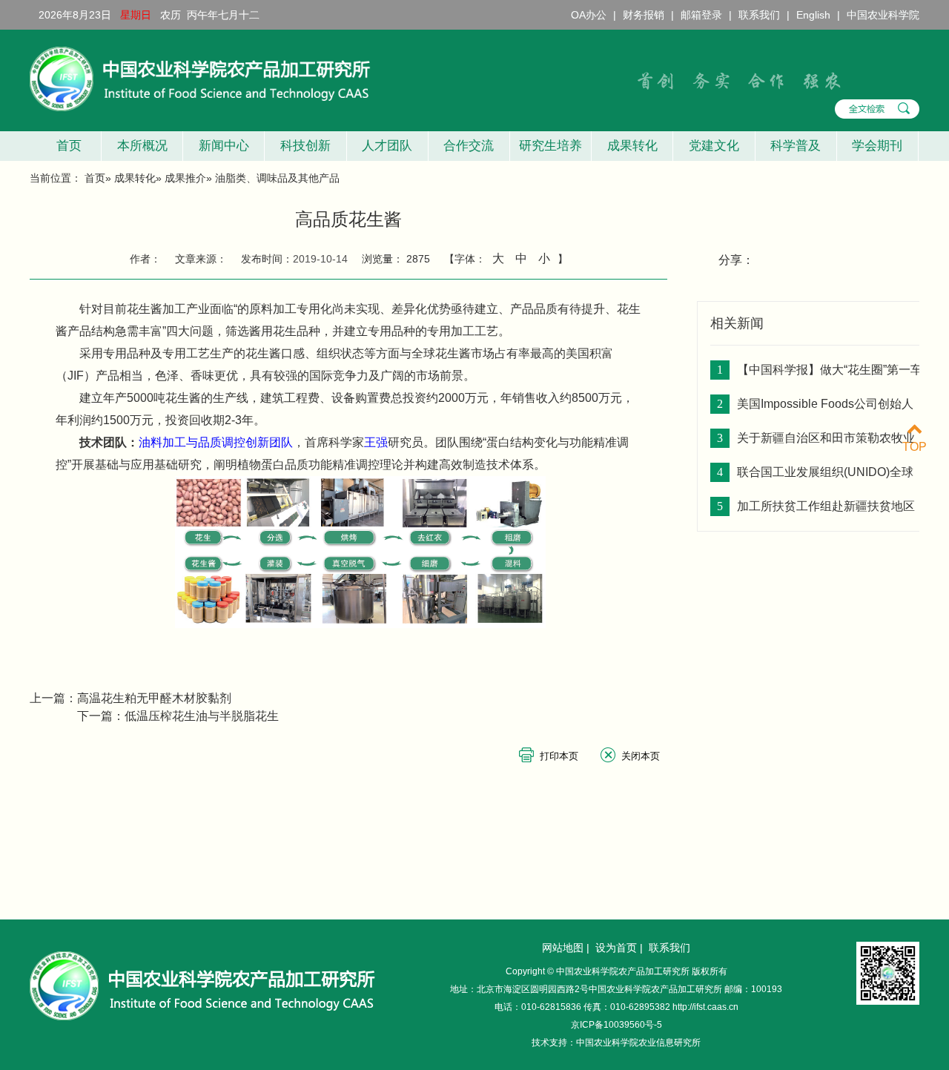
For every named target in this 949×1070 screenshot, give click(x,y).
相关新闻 (737, 323)
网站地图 (562, 948)
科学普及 (795, 146)
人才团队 (387, 146)
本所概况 (142, 146)
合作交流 (468, 146)
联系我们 (759, 15)
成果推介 (185, 178)
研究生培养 (550, 146)
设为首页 (616, 948)
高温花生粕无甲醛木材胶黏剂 (154, 698)
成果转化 (632, 146)
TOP (914, 446)
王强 (376, 442)
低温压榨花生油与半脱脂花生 (202, 716)
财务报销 (643, 15)
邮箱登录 (701, 15)
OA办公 (588, 15)
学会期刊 (877, 146)
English (813, 15)
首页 (65, 146)
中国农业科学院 (883, 15)
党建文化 (714, 146)
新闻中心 (224, 146)
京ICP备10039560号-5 (616, 1025)
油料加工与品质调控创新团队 (216, 442)
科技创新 (305, 146)
